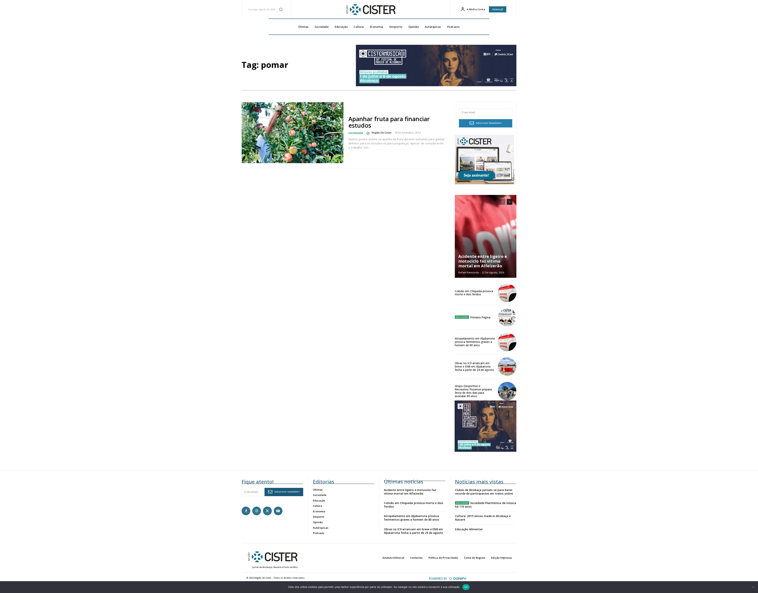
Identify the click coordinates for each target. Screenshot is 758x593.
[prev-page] (502, 202)
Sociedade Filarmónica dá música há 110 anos (485, 504)
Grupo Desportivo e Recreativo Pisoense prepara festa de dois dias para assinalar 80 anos (473, 391)
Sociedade (355, 133)
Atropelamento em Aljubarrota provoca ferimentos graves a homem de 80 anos (475, 342)
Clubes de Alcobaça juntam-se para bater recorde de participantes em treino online (484, 491)
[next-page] (509, 202)
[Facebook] (246, 511)
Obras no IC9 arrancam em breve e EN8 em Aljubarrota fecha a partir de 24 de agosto (474, 366)
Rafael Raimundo (468, 272)
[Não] (753, 587)
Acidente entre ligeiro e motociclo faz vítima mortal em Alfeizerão (482, 261)
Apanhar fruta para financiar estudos (389, 122)
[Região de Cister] (370, 10)
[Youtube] (278, 511)
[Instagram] (256, 511)
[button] (281, 9)
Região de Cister (382, 132)
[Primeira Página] (507, 317)
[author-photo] (368, 133)
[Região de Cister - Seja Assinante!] (484, 183)
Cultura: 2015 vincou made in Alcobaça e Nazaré (483, 517)
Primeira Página (480, 317)
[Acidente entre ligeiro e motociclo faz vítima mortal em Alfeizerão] (485, 236)
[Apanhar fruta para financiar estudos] (292, 132)
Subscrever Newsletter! (489, 123)
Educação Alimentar (469, 529)
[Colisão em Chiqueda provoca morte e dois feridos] (507, 293)
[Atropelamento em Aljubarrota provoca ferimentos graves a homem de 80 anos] (507, 342)
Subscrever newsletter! (287, 491)
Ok (466, 586)
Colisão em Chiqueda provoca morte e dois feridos (474, 292)
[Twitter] (267, 511)
